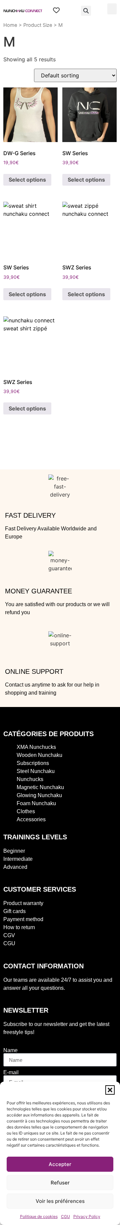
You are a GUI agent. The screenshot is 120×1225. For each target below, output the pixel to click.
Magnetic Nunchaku (40, 787)
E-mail (11, 1072)
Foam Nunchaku (36, 803)
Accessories (31, 819)
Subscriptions (33, 763)
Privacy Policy (86, 1216)
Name (10, 1050)
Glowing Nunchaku (39, 795)
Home (10, 25)
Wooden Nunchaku (39, 755)
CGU (65, 1216)
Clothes (26, 811)
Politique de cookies (39, 1216)
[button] (110, 1090)
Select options (27, 179)
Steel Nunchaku (36, 771)
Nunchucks (30, 779)
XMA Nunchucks (36, 747)
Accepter (60, 1164)
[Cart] (70, 10)
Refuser (60, 1182)
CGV (9, 935)
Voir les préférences (60, 1201)
